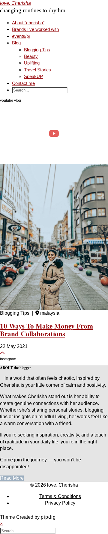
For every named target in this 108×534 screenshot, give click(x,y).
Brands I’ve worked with (35, 29)
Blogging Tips (37, 49)
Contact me (23, 83)
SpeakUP (33, 76)
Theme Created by (28, 517)
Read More (12, 478)
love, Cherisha (15, 3)
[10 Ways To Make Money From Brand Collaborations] (54, 237)
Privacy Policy (60, 503)
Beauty (31, 56)
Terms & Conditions (60, 496)
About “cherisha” (28, 22)
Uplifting (32, 62)
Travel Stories (37, 69)
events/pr (21, 36)
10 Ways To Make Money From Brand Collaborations (46, 329)
